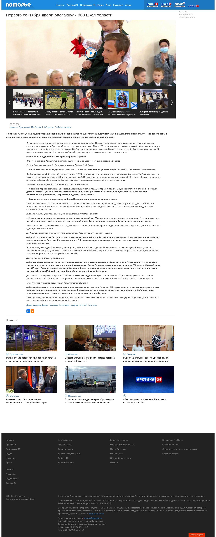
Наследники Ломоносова (122, 444)
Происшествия (16, 354)
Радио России (12, 478)
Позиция (114, 462)
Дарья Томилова (50, 304)
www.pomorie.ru (96, 513)
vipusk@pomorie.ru (187, 17)
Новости (60, 4)
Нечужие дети (117, 453)
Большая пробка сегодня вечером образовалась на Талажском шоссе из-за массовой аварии (89, 400)
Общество (49, 127)
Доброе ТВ (63, 457)
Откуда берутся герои (120, 457)
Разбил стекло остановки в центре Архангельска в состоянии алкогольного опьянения (31, 359)
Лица (108, 4)
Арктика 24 (72, 4)
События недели (63, 127)
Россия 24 (11, 474)
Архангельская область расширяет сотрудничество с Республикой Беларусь (27, 400)
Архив (128, 4)
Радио (100, 4)
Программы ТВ (87, 4)
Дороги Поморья (66, 462)
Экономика (14, 396)
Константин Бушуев (68, 304)
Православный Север (172, 439)
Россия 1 (39, 127)
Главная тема (64, 444)
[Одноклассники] (32, 311)
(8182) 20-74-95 (185, 14)
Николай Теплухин (88, 304)
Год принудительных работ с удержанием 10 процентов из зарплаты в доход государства (146, 359)
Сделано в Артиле (197, 534)
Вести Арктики (65, 439)
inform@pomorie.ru (93, 517)
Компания (118, 4)
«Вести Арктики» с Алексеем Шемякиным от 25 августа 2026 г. (144, 400)
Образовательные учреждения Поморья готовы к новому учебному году (90, 359)
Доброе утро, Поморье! (69, 453)
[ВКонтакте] (28, 311)
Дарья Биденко (33, 304)
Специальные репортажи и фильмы (179, 448)
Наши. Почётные (118, 448)
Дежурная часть (65, 448)
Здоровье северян (119, 439)
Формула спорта (170, 453)
